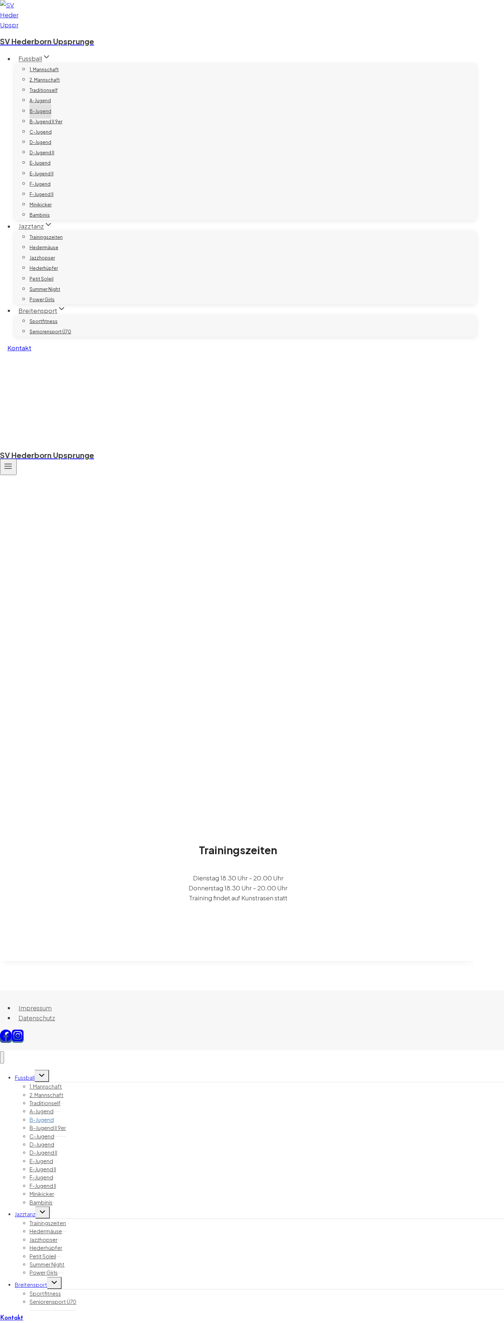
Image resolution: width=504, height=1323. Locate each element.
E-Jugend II (41, 173)
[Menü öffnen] (8, 467)
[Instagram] (18, 1039)
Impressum (35, 1008)
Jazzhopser (42, 258)
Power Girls (42, 299)
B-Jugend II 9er (46, 121)
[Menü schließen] (2, 1057)
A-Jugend (40, 100)
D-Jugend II (42, 152)
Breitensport (31, 1284)
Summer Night (45, 289)
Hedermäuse (44, 247)
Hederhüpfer (44, 268)
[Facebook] (6, 1039)
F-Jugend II (41, 194)
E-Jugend (40, 163)
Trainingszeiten (46, 237)
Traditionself (44, 90)
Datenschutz (36, 1018)
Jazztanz (25, 1214)
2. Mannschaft (45, 80)
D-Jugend (40, 142)
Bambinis (40, 215)
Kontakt (19, 348)
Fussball (25, 1077)
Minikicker (41, 204)
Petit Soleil (41, 279)
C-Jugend (41, 132)
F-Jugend (40, 184)
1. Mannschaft (44, 69)
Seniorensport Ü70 (50, 331)
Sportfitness (44, 321)
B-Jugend (40, 111)
